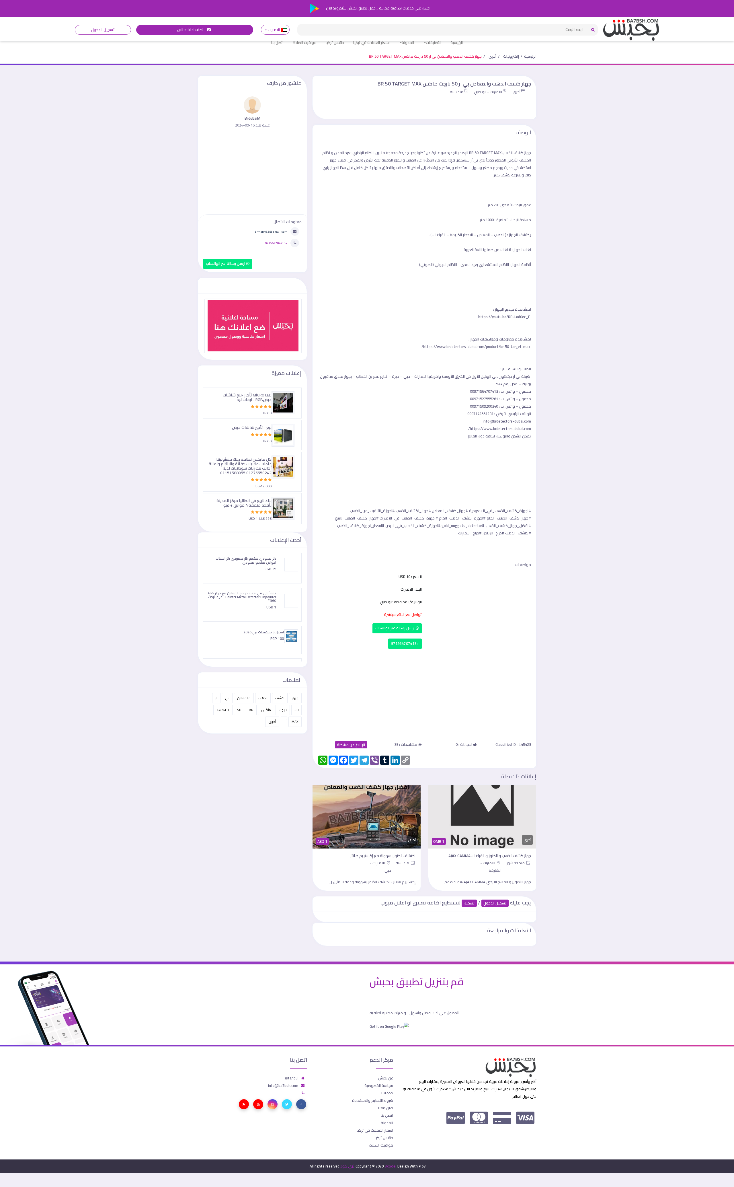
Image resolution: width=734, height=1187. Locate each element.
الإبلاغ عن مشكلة (351, 744)
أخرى (492, 56)
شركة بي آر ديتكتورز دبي (511, 376)
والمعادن (244, 698)
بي (227, 698)
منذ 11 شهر (516, 862)
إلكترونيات (511, 56)
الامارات (274, 29)
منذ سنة (456, 91)
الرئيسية (456, 42)
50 (296, 710)
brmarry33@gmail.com (271, 231)
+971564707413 (405, 643)
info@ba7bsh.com (283, 1092)
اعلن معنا (385, 1115)
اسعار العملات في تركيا (371, 42)
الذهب (263, 698)
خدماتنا (387, 1100)
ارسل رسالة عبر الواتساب (395, 628)
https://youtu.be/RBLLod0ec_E (504, 316)
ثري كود (347, 1173)
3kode (390, 1173)
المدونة (408, 42)
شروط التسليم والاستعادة (372, 1107)
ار (216, 698)
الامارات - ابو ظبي (488, 91)
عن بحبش (385, 1085)
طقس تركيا (335, 42)
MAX (295, 721)
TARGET (222, 710)
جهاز (295, 698)
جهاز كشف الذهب (516, 152)
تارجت (283, 710)
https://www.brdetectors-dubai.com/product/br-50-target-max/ (475, 346)
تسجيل (469, 910)
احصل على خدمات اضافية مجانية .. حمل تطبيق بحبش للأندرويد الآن (377, 8)
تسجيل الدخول (102, 29)
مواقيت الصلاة (305, 42)
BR (251, 710)
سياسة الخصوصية (378, 1092)
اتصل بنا (277, 42)
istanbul (291, 1085)
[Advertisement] (424, 691)
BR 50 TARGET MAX (485, 152)
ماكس (266, 710)
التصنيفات (433, 42)
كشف (279, 698)
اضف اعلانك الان (190, 29)
